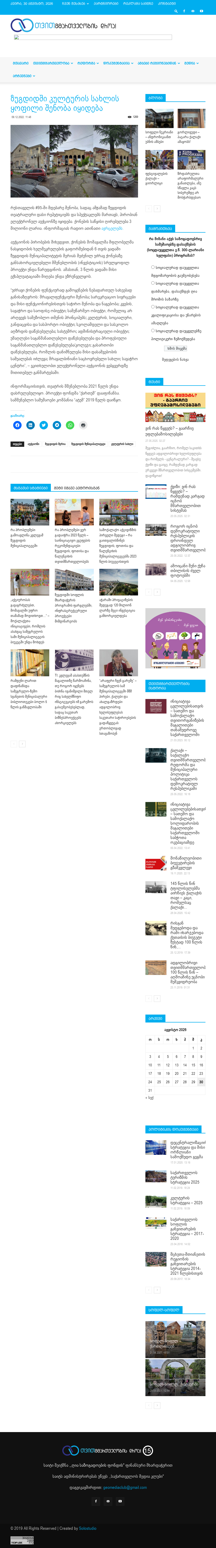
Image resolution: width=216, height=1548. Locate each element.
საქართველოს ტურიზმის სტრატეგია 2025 (184, 1177)
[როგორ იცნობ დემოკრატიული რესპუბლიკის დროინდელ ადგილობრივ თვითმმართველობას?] (155, 530)
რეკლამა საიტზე (138, 4)
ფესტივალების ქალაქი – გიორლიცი (156, 178)
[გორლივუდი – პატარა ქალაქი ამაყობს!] (192, 118)
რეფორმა (86, 63)
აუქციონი (33, 444)
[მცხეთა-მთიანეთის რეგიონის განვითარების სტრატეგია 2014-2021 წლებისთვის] (155, 1259)
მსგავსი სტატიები (31, 488)
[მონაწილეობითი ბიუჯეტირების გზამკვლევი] (155, 863)
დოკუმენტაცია (116, 63)
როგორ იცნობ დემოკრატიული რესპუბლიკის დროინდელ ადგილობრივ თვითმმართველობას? (191, 538)
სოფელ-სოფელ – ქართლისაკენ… (165, 1343)
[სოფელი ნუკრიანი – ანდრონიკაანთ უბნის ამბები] (159, 118)
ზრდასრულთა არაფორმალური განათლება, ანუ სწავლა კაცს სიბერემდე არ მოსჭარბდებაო (190, 185)
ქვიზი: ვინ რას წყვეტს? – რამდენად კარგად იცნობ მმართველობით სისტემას (187, 498)
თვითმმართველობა (51, 63)
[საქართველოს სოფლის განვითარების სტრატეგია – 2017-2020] (155, 1223)
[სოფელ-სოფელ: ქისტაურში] (175, 1377)
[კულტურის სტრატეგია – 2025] (155, 1202)
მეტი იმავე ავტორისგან (77, 488)
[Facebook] (184, 11)
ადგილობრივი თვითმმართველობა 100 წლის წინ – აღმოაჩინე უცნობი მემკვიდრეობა (189, 972)
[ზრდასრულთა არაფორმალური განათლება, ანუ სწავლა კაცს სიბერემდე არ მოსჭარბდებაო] (192, 159)
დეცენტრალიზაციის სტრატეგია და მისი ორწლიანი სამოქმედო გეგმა (188, 1150)
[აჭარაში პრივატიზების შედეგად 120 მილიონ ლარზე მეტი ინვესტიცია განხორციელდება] (118, 582)
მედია (189, 63)
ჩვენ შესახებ (73, 4)
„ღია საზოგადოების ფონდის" (97, 1465)
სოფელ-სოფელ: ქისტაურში (174, 1384)
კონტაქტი (167, 4)
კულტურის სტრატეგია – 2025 (186, 1200)
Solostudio (87, 1528)
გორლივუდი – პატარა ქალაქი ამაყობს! (189, 137)
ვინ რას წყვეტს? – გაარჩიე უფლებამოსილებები (169, 431)
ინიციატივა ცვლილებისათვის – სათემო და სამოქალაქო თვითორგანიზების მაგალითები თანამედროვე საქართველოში (187, 718)
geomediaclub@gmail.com (125, 1487)
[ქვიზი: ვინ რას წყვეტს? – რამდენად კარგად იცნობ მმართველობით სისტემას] (155, 491)
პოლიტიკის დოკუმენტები (173, 1129)
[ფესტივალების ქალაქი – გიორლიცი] (159, 159)
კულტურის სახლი (122, 444)
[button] (176, 11)
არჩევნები (22, 76)
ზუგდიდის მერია (55, 444)
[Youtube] (201, 11)
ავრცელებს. (112, 228)
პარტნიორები (106, 4)
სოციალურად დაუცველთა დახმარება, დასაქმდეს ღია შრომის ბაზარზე (175, 291)
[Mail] (193, 11)
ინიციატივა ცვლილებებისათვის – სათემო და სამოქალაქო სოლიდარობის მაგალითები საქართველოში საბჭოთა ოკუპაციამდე (188, 823)
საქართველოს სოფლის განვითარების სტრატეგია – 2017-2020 (187, 1229)
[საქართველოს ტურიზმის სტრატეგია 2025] (155, 1176)
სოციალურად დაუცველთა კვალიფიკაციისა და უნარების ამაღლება (176, 315)
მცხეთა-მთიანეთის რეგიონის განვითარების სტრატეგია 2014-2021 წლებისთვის (187, 1263)
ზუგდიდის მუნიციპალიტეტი (88, 444)
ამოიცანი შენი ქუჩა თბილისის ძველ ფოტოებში (187, 570)
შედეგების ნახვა (175, 359)
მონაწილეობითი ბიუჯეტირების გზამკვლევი (186, 863)
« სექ (149, 1097)
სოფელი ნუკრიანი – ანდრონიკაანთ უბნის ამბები (159, 137)
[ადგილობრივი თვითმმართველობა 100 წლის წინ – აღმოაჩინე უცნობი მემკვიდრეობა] (155, 967)
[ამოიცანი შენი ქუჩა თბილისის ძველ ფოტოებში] (155, 569)
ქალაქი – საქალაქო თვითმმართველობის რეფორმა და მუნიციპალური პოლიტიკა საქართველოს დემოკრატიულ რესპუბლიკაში (190, 769)
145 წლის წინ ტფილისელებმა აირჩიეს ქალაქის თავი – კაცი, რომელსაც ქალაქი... (186, 895)
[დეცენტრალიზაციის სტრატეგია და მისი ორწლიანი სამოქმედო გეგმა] (155, 1147)
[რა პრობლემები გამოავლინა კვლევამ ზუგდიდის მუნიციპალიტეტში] (30, 512)
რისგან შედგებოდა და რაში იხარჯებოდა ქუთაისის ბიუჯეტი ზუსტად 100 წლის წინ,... (186, 935)
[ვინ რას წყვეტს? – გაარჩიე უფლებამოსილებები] (175, 407)
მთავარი (20, 63)
